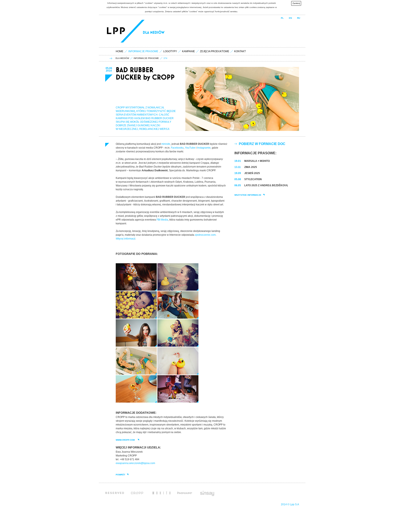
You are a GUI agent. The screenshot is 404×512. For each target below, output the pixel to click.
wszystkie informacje (247, 195)
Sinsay (206, 493)
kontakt (240, 51)
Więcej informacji (125, 238)
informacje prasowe (146, 58)
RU (298, 18)
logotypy (170, 51)
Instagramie (204, 147)
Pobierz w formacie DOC (262, 144)
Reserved (114, 493)
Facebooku (177, 147)
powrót (120, 475)
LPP (116, 31)
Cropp (138, 493)
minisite (165, 143)
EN (290, 18)
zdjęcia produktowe (214, 51)
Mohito (161, 493)
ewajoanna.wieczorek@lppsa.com (135, 463)
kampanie (188, 51)
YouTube (190, 147)
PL (282, 18)
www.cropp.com (126, 440)
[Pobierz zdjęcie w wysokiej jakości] (136, 289)
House (184, 493)
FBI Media (162, 219)
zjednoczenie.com (205, 234)
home (119, 51)
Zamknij (296, 3)
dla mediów (122, 58)
